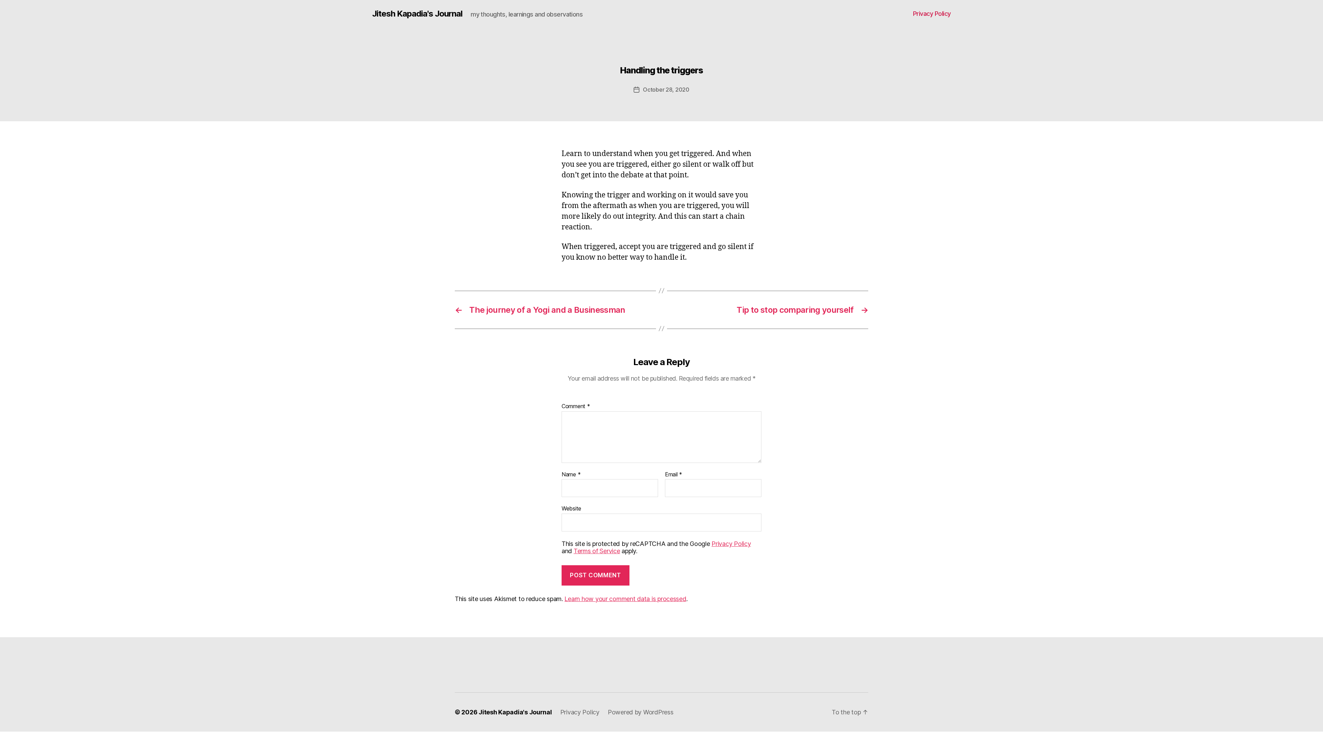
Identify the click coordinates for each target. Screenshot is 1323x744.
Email (673, 475)
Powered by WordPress (641, 712)
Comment (576, 406)
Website (571, 508)
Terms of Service (597, 551)
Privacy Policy (932, 13)
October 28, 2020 (666, 89)
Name (571, 475)
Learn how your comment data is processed (625, 598)
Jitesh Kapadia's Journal (417, 14)
